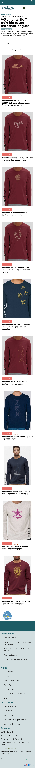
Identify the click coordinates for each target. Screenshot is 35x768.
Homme (8, 14)
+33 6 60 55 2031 (11, 748)
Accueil (3, 14)
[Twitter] (21, 624)
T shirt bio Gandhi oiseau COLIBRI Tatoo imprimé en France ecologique (17, 159)
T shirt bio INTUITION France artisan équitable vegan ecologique (16, 602)
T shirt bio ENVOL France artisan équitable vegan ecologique (14, 383)
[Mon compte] (25, 2)
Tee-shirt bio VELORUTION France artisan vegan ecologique (15, 548)
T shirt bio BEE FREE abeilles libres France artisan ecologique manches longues (16, 270)
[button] (31, 2)
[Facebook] (14, 624)
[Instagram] (17, 628)
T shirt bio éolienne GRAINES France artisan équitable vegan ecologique (16, 493)
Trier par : (15, 50)
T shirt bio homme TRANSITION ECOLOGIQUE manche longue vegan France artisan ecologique (16, 103)
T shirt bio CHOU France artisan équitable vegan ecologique (14, 214)
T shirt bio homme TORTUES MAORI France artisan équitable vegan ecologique (16, 327)
